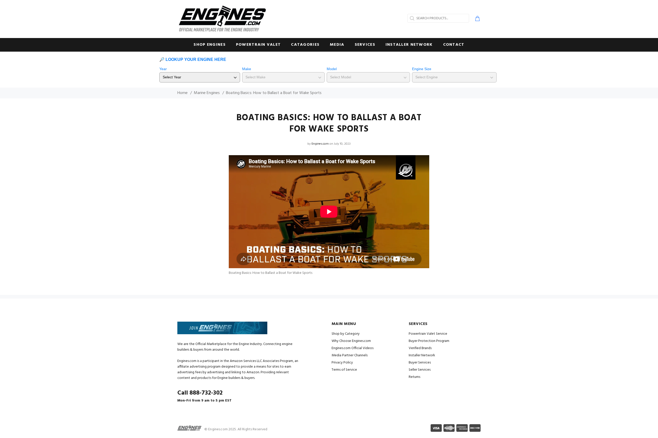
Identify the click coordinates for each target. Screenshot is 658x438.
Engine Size (421, 69)
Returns (414, 377)
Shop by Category (346, 334)
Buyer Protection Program (429, 341)
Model (332, 69)
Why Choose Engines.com (351, 341)
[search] (411, 18)
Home (182, 93)
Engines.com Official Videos (352, 348)
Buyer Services (420, 363)
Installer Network (422, 355)
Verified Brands (420, 348)
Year (163, 69)
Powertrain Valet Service (428, 334)
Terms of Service (344, 370)
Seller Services (420, 370)
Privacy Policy (342, 363)
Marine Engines (207, 93)
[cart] (476, 19)
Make (246, 69)
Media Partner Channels (350, 355)
